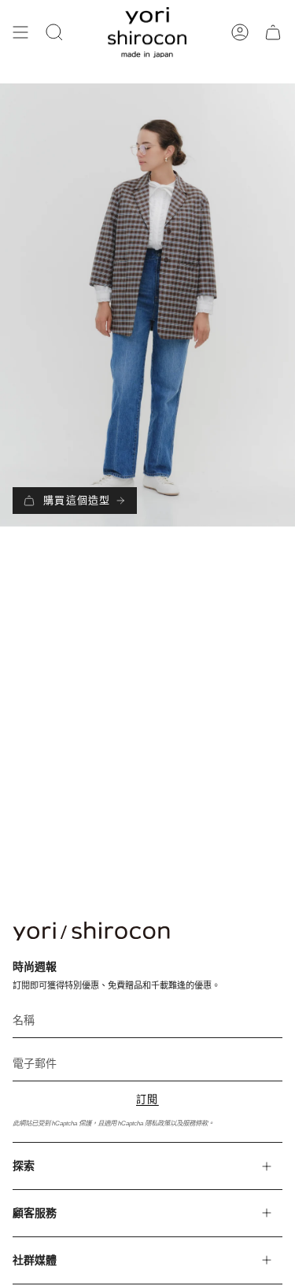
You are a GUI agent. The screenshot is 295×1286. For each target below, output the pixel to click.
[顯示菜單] (20, 32)
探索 (24, 1165)
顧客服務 (35, 1213)
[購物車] (272, 32)
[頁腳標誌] (91, 931)
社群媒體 (35, 1260)
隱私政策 (157, 1123)
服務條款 (195, 1123)
